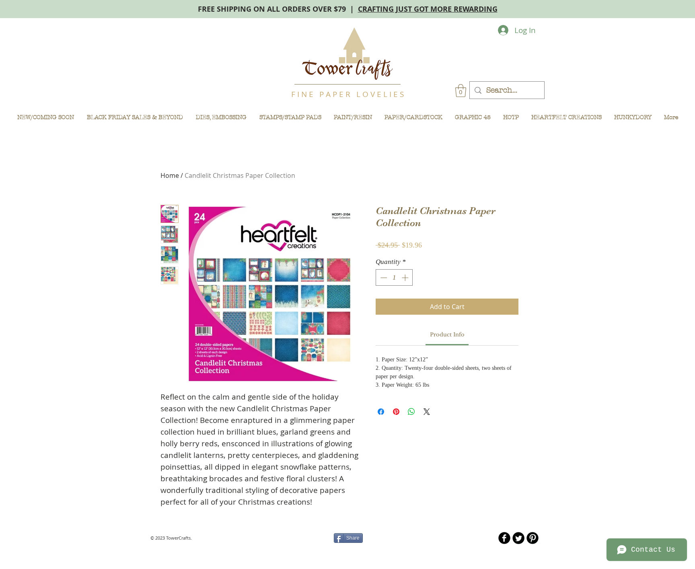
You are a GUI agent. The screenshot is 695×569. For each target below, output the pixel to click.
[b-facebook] (504, 538)
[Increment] (406, 278)
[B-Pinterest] (532, 538)
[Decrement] (383, 278)
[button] (460, 90)
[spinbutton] (394, 278)
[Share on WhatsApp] (411, 411)
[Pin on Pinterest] (396, 411)
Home (169, 175)
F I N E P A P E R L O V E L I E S (347, 94)
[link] (447, 334)
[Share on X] (427, 411)
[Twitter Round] (518, 538)
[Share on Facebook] (381, 411)
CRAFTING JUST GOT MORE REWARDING (428, 9)
